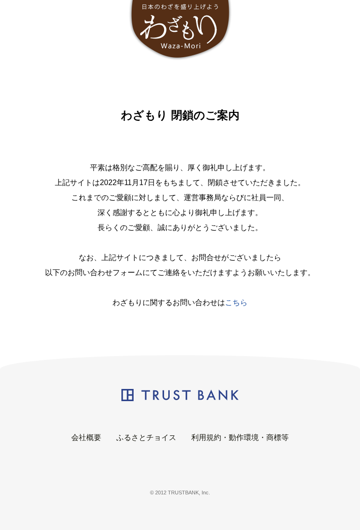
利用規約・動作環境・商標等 (240, 437)
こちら (236, 302)
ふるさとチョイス (146, 437)
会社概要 (86, 437)
